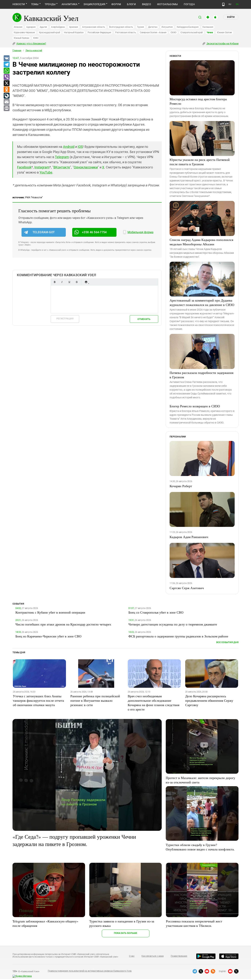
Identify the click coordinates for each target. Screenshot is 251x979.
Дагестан (152, 27)
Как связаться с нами (152, 956)
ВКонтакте (61, 167)
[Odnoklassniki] (6, 89)
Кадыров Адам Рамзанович (189, 537)
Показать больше (125, 933)
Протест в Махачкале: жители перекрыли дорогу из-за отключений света (200, 780)
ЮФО (35, 38)
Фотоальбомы (167, 4)
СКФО (173, 32)
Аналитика (69, 4)
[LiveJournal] (6, 96)
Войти (230, 17)
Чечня (210, 32)
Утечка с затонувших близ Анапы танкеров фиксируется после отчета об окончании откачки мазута (38, 700)
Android (68, 147)
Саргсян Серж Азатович (187, 588)
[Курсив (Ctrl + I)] (62, 282)
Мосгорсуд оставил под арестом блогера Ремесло (198, 101)
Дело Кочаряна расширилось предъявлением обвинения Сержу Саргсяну (209, 700)
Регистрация (64, 318)
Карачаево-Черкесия (24, 32)
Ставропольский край (191, 32)
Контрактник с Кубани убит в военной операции (50, 612)
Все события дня (227, 642)
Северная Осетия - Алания (153, 32)
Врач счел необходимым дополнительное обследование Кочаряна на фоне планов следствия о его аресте (153, 702)
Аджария (30, 27)
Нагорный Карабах (73, 32)
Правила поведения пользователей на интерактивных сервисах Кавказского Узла (90, 971)
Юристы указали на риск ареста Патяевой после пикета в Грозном (200, 161)
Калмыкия (207, 27)
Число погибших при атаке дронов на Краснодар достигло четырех (63, 624)
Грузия (140, 27)
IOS (80, 147)
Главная (16, 50)
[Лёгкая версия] (223, 4)
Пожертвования (179, 956)
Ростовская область (125, 32)
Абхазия (18, 27)
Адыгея (43, 27)
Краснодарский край (49, 32)
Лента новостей (34, 50)
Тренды (50, 4)
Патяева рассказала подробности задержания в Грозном (201, 374)
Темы (35, 4)
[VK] (6, 58)
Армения (73, 27)
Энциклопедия (94, 4)
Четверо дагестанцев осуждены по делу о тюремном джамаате (172, 624)
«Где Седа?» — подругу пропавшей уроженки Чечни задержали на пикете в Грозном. (74, 840)
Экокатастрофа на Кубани (222, 43)
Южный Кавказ (21, 38)
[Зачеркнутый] (76, 282)
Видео (146, 4)
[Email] (6, 102)
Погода (189, 4)
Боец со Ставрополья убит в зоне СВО (155, 612)
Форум (116, 4)
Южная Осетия (224, 32)
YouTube (46, 172)
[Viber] (6, 77)
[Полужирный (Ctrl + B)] (54, 282)
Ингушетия (167, 27)
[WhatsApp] (6, 71)
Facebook (24, 167)
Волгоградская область (121, 27)
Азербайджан (58, 27)
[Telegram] (6, 65)
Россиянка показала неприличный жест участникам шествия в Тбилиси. (194, 923)
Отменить (143, 319)
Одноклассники (86, 167)
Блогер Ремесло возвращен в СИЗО (195, 406)
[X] (6, 83)
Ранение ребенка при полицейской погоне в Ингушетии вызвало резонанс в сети (95, 700)
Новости (18, 4)
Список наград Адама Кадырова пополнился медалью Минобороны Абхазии (201, 241)
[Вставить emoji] (86, 282)
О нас (132, 956)
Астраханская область (93, 27)
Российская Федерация (99, 32)
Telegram (62, 157)
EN (237, 4)
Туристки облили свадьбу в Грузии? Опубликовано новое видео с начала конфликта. (200, 847)
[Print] (6, 108)
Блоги (131, 4)
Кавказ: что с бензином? (31, 43)
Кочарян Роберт (181, 486)
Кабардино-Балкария (188, 27)
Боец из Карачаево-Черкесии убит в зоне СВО (48, 636)
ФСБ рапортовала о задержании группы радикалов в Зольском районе (178, 636)
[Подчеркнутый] (69, 282)
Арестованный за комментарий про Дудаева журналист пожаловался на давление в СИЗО (202, 302)
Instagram (41, 167)
